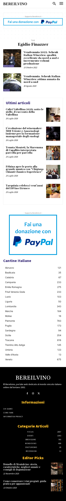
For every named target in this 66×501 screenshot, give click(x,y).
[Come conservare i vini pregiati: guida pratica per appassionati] (57, 485)
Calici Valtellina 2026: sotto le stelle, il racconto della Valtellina (24, 112)
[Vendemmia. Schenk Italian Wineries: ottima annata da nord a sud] (12, 82)
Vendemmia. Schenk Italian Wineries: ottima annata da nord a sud (42, 79)
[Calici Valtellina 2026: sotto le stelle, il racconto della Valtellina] (53, 115)
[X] (39, 393)
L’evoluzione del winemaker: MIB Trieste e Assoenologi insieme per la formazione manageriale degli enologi (24, 132)
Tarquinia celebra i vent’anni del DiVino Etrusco (24, 187)
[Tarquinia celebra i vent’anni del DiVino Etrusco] (53, 191)
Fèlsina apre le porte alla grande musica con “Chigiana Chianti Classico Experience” (24, 169)
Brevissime (9, 66)
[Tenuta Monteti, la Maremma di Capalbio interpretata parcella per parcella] (53, 153)
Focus (6, 90)
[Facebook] (27, 393)
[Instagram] (33, 393)
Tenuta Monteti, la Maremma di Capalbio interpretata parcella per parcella (24, 150)
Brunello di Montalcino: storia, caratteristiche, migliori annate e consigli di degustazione (21, 467)
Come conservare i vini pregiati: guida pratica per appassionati (24, 483)
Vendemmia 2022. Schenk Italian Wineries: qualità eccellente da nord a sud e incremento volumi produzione (41, 58)
